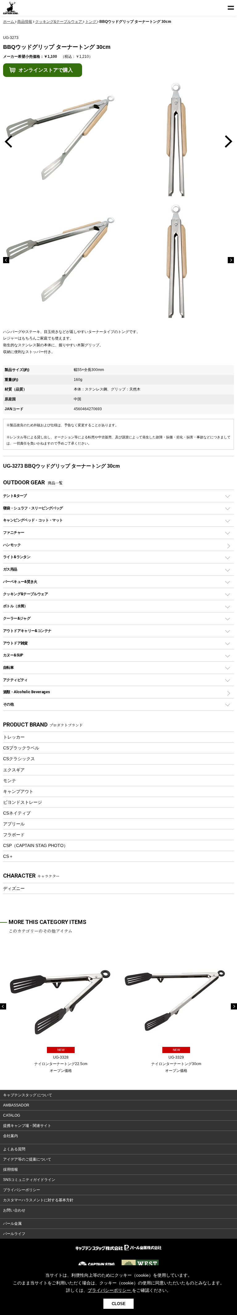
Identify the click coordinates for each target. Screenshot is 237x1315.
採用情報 (10, 1169)
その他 (8, 704)
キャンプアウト (18, 791)
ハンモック (12, 544)
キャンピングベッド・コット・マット (33, 520)
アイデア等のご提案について (27, 1159)
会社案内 (10, 1136)
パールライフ (14, 1234)
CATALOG (11, 1115)
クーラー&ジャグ (16, 618)
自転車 (8, 667)
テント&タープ (15, 495)
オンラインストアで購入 (46, 70)
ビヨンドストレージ (22, 802)
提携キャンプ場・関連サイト (27, 1125)
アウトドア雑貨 (15, 643)
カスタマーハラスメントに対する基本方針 (38, 1200)
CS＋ (8, 856)
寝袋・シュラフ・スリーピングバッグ (33, 508)
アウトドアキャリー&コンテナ (27, 630)
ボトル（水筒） (15, 606)
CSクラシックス (19, 758)
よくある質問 (14, 1149)
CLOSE (119, 1303)
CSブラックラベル (21, 747)
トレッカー (14, 737)
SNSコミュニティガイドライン (29, 1180)
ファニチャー (13, 532)
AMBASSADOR (16, 1105)
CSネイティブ (17, 813)
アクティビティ (15, 679)
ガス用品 (10, 569)
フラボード (14, 834)
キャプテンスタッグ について (27, 1095)
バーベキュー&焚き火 (20, 581)
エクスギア (14, 769)
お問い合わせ (14, 1210)
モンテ (9, 780)
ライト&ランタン (16, 556)
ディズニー (14, 888)
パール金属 (12, 1223)
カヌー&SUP (13, 655)
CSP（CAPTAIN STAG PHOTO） (35, 845)
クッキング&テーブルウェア (25, 594)
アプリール (14, 823)
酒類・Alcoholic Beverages (26, 691)
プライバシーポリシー (21, 1190)
